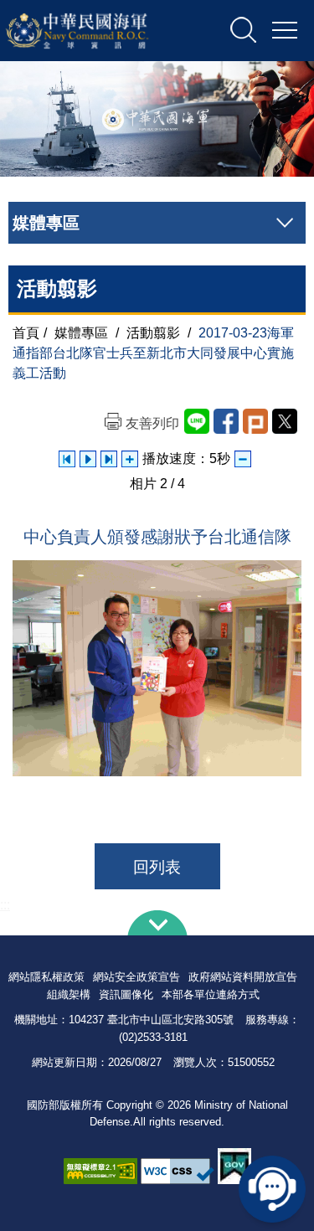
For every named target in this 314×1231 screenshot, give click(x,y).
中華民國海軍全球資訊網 (95, 31)
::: (5, 905)
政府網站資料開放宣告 (242, 977)
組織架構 (68, 994)
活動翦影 (153, 333)
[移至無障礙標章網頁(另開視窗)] (100, 1171)
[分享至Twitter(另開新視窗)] (284, 421)
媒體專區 (81, 333)
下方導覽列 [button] (157, 922)
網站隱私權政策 (46, 977)
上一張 (67, 459)
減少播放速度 (242, 459)
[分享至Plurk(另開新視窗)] (255, 421)
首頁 (26, 333)
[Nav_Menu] (285, 31)
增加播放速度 (129, 459)
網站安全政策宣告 (136, 977)
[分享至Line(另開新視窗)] (196, 421)
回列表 (157, 867)
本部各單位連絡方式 (211, 994)
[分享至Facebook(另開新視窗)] (226, 421)
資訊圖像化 (126, 994)
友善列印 (152, 423)
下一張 (108, 459)
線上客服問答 (272, 1189)
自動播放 (88, 459)
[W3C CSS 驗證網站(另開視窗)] (177, 1171)
